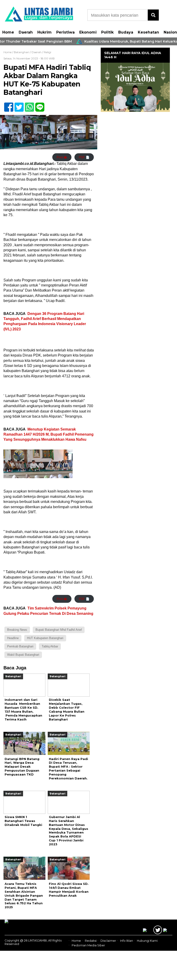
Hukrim (44, 32)
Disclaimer (108, 940)
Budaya (125, 32)
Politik (107, 32)
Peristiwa (65, 32)
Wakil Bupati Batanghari (23, 654)
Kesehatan (148, 32)
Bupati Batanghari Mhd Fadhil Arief (58, 629)
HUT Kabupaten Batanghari (45, 638)
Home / (8, 52)
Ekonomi (88, 32)
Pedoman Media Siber (88, 945)
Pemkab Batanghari (20, 646)
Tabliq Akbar (50, 646)
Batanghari (21, 52)
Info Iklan (126, 940)
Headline (13, 638)
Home (8, 32)
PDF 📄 (84, 157)
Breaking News (17, 629)
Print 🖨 (62, 157)
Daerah (26, 32)
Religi (47, 52)
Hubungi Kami (147, 940)
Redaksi (91, 940)
